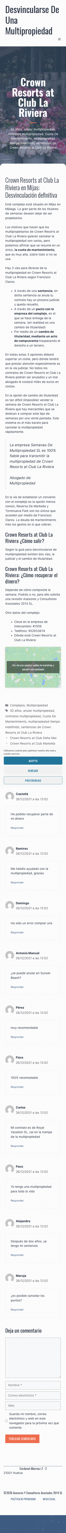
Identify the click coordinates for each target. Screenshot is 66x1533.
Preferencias (33, 780)
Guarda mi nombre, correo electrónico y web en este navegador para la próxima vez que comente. (34, 1421)
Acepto (33, 761)
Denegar (33, 770)
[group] (37, 631)
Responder (17, 827)
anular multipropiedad (38, 710)
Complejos (17, 705)
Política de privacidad (23, 1499)
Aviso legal (49, 1499)
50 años (15, 710)
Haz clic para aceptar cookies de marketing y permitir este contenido (33, 667)
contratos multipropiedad (23, 716)
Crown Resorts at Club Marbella (32, 743)
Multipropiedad (37, 705)
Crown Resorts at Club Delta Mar (33, 738)
